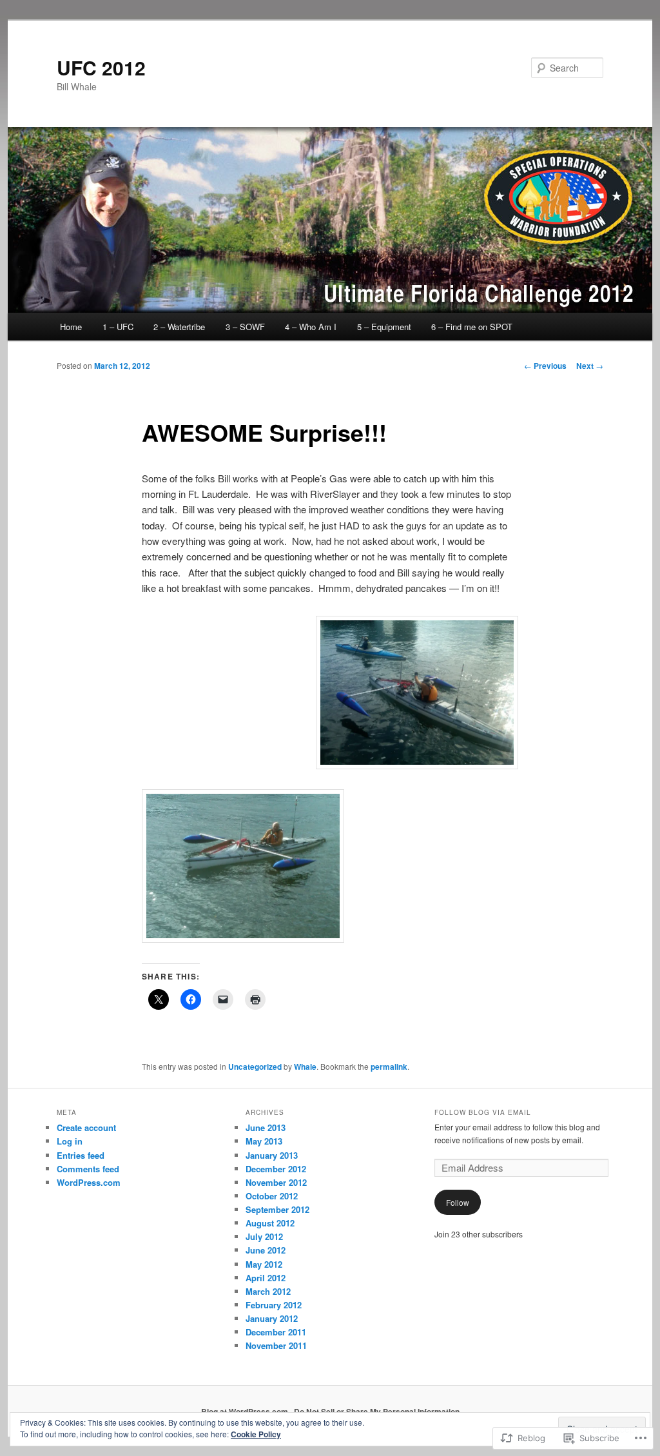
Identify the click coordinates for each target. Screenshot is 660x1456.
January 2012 (272, 1318)
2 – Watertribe (179, 326)
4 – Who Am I (310, 326)
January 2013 (272, 1155)
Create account (86, 1127)
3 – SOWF (245, 326)
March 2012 (268, 1291)
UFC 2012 (101, 67)
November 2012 (276, 1182)
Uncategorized (255, 1066)
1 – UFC (117, 326)
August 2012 (270, 1223)
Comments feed (88, 1169)
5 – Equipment (384, 326)
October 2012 (272, 1196)
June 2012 (266, 1250)
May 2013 (264, 1141)
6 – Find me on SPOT (471, 326)
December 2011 (276, 1332)
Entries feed (80, 1155)
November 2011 (276, 1345)
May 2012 (264, 1264)
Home (71, 326)
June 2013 (266, 1127)
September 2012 (277, 1209)
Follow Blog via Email (482, 1112)
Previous (545, 365)
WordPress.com (89, 1182)
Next (589, 365)
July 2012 (264, 1236)
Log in (69, 1141)
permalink (389, 1066)
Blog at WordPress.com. (245, 1411)
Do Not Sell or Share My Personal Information (377, 1411)
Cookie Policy (256, 1434)
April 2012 (266, 1278)
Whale (305, 1066)
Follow (457, 1202)
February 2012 (274, 1305)
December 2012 (276, 1169)
